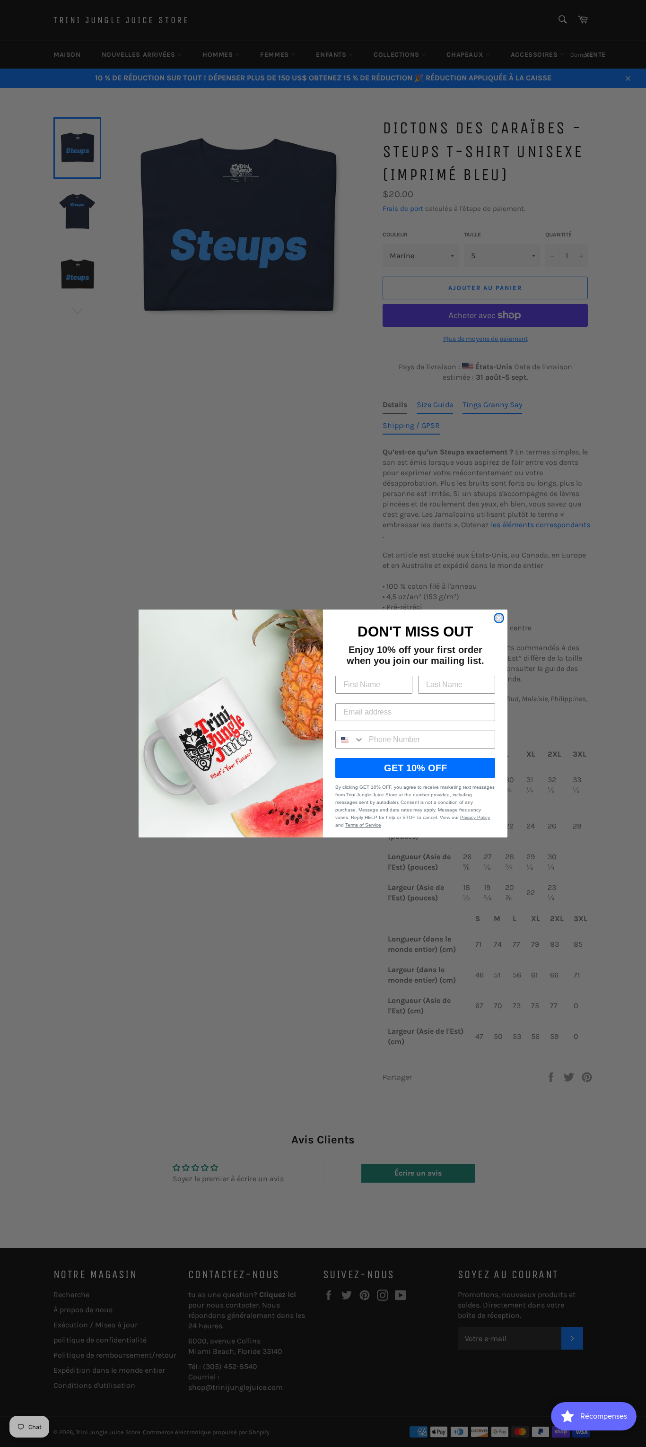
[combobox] (350, 739)
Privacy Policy (475, 817)
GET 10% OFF (415, 768)
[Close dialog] (499, 618)
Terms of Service (363, 825)
